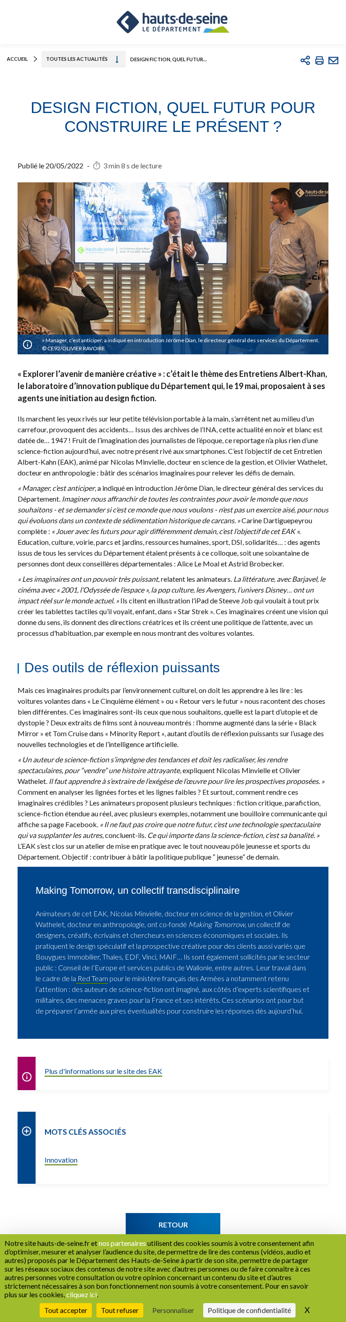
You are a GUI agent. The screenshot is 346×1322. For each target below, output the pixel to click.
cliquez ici (81, 1294)
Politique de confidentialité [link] (249, 1310)
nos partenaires (122, 1243)
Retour (173, 1224)
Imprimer (319, 60)
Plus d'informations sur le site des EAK (103, 1071)
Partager (305, 60)
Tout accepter (65, 1310)
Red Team (92, 978)
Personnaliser (173, 1310)
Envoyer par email (333, 60)
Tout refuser (120, 1310)
